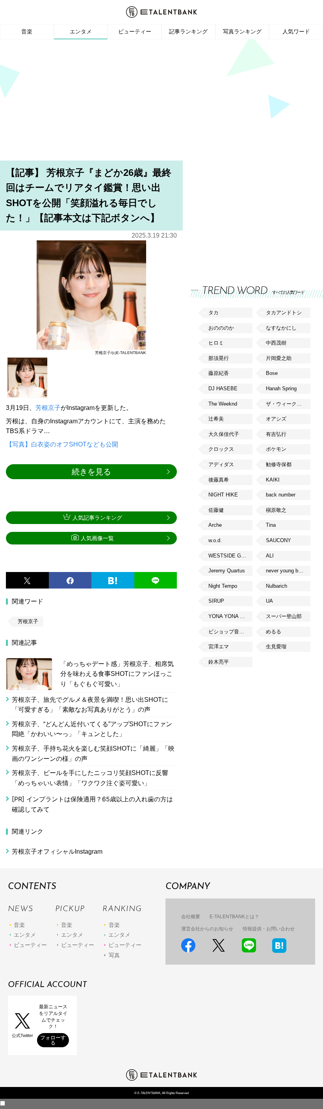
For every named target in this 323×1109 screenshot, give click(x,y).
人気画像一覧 (97, 538)
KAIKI (273, 480)
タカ (213, 313)
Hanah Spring (281, 388)
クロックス (221, 449)
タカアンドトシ (284, 313)
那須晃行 (218, 358)
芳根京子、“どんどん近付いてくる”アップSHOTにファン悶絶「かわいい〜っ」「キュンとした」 (92, 729)
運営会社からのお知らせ (207, 929)
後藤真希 (218, 480)
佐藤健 (216, 510)
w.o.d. (215, 540)
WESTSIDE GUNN (230, 556)
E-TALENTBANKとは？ (234, 916)
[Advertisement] (161, 102)
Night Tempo (222, 586)
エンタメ (81, 31)
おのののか (221, 328)
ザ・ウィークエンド (288, 404)
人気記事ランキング (97, 518)
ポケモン (276, 449)
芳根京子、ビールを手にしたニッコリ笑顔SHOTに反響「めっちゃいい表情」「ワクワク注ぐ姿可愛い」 (90, 777)
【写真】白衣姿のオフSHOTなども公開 (62, 444)
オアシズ (276, 419)
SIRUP (216, 601)
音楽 (26, 31)
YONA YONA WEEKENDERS (230, 616)
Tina (271, 525)
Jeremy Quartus (226, 571)
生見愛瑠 (276, 647)
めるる (273, 632)
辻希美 (216, 419)
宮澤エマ (218, 647)
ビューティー (134, 31)
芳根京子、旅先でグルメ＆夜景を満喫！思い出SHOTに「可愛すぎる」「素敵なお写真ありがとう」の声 (90, 704)
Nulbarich (276, 586)
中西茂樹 (276, 343)
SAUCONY (278, 540)
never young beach (287, 571)
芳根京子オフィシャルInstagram (57, 851)
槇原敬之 (276, 510)
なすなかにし (281, 328)
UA (269, 601)
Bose (272, 373)
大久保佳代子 (223, 434)
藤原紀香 (218, 373)
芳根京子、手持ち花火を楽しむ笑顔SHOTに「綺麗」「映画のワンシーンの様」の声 (93, 753)
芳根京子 (48, 407)
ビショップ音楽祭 (228, 632)
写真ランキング (242, 31)
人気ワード (296, 31)
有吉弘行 (276, 434)
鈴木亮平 (218, 662)
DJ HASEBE (223, 388)
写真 (114, 955)
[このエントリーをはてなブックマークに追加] (112, 580)
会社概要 (190, 916)
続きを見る (91, 471)
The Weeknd (222, 404)
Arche (215, 525)
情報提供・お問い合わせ (269, 929)
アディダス (221, 464)
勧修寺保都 (278, 464)
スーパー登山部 (284, 616)
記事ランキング (188, 31)
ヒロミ (216, 343)
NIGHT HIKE (223, 495)
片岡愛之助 (278, 358)
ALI (270, 556)
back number (280, 495)
